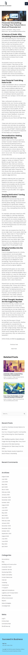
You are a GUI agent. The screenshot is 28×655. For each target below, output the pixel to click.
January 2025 (5, 523)
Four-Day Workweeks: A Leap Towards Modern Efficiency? (13, 396)
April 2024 (5, 546)
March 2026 (5, 489)
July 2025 (4, 507)
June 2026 (5, 481)
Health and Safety (7, 574)
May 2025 (4, 513)
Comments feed (6, 623)
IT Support (5, 587)
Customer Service (20, 377)
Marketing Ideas (6, 595)
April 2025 (4, 515)
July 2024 (4, 538)
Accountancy (5, 559)
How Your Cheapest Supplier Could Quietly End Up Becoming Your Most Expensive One (14, 434)
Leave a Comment (7, 29)
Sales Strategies (6, 603)
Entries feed (5, 621)
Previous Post (14, 344)
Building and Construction (9, 564)
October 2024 (5, 531)
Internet (4, 580)
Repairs (4, 600)
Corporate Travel (6, 567)
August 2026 (5, 476)
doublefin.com (21, 338)
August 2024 (5, 536)
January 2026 (5, 494)
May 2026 (4, 484)
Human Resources (20, 399)
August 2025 (5, 505)
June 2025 (5, 510)
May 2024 (4, 544)
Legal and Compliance (8, 590)
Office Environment (7, 598)
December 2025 (6, 497)
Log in (3, 618)
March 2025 (5, 518)
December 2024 (6, 525)
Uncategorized (6, 606)
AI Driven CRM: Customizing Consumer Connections (13, 374)
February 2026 (6, 492)
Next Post (14, 348)
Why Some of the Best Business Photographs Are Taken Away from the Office (13, 446)
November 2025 (6, 500)
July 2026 (4, 479)
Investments (5, 585)
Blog (14, 29)
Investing (4, 582)
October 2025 (5, 502)
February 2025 (6, 520)
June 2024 (5, 541)
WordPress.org (6, 626)
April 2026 (4, 487)
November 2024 (6, 528)
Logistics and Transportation (10, 593)
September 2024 (6, 533)
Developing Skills (6, 572)
